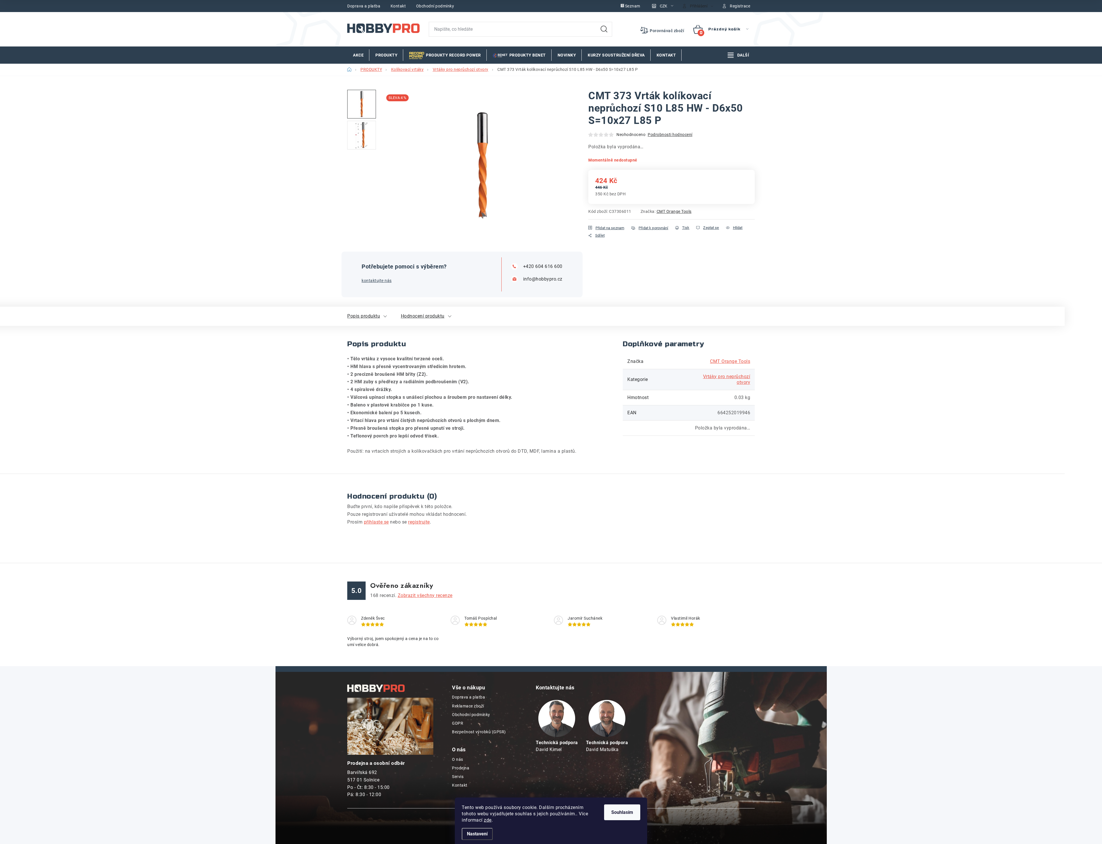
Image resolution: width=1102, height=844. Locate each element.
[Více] (738, 55)
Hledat (604, 29)
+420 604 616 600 (542, 266)
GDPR (457, 723)
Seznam (632, 6)
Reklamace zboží (468, 706)
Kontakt (398, 6)
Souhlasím (622, 812)
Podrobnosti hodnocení (670, 134)
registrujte (419, 522)
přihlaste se (376, 522)
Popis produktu (363, 316)
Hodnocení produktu (423, 316)
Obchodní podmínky (435, 6)
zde (488, 820)
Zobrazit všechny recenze (425, 595)
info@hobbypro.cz (542, 279)
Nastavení (477, 834)
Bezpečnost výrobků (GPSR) (479, 732)
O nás (457, 759)
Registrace (740, 6)
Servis (457, 776)
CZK (663, 6)
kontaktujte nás (377, 280)
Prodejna (460, 768)
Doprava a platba (363, 6)
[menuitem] (358, 55)
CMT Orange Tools (674, 211)
